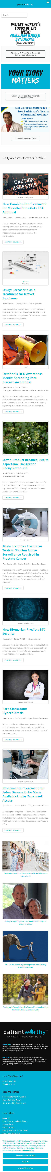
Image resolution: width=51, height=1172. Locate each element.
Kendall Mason (8, 304)
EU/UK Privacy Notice (11, 1133)
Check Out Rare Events (11, 1100)
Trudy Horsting (8, 473)
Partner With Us (9, 1081)
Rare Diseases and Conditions (14, 1121)
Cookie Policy (28, 1150)
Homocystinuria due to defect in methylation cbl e (31, 390)
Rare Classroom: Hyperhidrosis (14, 711)
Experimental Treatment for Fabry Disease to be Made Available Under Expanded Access (23, 794)
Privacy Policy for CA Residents (15, 1130)
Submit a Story (8, 1084)
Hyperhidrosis (33, 718)
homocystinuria (8, 390)
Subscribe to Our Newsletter (14, 1097)
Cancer (34, 564)
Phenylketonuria (8, 476)
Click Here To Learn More (25, 138)
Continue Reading (12, 242)
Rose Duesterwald (9, 564)
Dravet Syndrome (35, 304)
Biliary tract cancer (34, 639)
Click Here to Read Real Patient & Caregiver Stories (25, 97)
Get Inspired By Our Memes (14, 1103)
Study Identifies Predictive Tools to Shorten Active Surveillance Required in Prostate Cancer (22, 552)
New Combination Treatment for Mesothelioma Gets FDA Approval (24, 208)
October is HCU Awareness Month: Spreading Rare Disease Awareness (22, 378)
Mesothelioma (33, 218)
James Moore (7, 218)
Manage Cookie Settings (25, 1155)
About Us (6, 1118)
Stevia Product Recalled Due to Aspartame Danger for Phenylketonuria (25, 464)
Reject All (25, 1162)
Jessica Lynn (7, 639)
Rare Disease (43, 218)
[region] (25, 1153)
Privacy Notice (8, 1127)
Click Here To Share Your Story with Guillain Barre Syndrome (25, 54)
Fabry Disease (33, 806)
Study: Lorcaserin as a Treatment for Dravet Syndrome (18, 294)
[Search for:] (14, 15)
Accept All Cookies (25, 1168)
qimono (25, 281)
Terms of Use (7, 1124)
